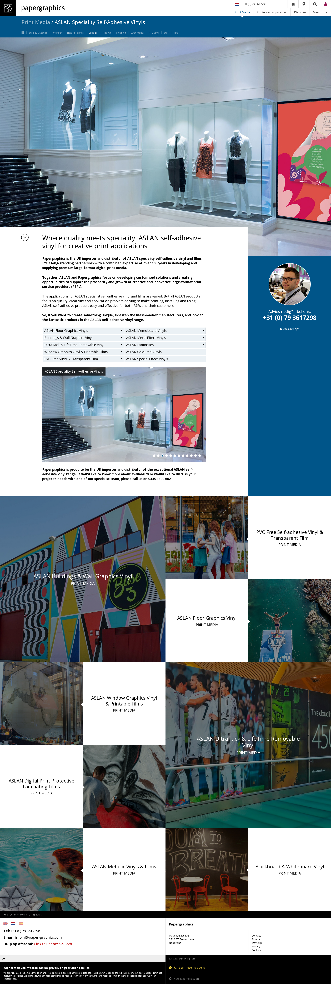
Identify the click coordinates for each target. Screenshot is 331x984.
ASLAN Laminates (140, 345)
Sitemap (256, 939)
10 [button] (191, 455)
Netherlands (13, 923)
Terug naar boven (4, 958)
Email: (8, 937)
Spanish (21, 923)
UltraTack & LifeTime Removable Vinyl (74, 345)
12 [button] (199, 455)
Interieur (57, 32)
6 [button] (175, 455)
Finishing (121, 32)
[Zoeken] (314, 4)
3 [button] (162, 455)
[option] (165, 146)
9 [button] (187, 455)
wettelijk (257, 942)
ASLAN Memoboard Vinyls (146, 330)
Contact (256, 935)
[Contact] (304, 4)
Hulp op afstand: (18, 944)
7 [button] (179, 455)
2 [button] (158, 455)
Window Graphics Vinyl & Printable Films (76, 352)
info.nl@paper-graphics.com (38, 937)
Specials (93, 32)
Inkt (176, 32)
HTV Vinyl (154, 32)
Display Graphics (38, 32)
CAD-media (137, 32)
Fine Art (107, 32)
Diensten (300, 12)
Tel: (6, 930)
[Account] (325, 4)
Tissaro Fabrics (75, 32)
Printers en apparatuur (272, 12)
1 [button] (154, 455)
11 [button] (195, 455)
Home (293, 4)
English (5, 923)
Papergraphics (32, 8)
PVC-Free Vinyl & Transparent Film (71, 359)
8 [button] (183, 455)
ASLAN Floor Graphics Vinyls (66, 330)
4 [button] (166, 455)
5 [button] (170, 455)
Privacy (256, 946)
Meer (316, 12)
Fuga (193, 958)
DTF (166, 32)
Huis (5, 914)
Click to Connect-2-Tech (53, 944)
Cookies (256, 950)
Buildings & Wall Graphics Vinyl (68, 337)
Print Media (242, 12)
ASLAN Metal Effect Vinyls (146, 337)
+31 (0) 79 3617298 (254, 4)
